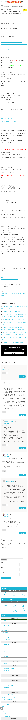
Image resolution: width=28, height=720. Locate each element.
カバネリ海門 (5, 613)
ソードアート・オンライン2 (7, 680)
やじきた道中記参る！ (6, 635)
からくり (14, 616)
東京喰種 (5, 614)
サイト (2, 582)
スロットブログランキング (7, 118)
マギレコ (23, 618)
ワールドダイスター (6, 647)
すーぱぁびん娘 (5, 642)
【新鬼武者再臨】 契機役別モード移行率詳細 (13, 311)
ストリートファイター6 (6, 649)
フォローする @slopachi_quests (13, 362)
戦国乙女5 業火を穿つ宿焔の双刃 (8, 678)
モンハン (5, 618)
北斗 (14, 613)
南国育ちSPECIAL (5, 666)
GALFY (3, 687)
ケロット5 (4, 668)
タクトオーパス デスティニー (8, 694)
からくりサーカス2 (5, 654)
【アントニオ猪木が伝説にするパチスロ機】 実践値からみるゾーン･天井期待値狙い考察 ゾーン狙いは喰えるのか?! (14, 340)
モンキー (5, 620)
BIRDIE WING (4, 682)
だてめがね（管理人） (10, 431)
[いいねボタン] (4, 383)
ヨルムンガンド (5, 718)
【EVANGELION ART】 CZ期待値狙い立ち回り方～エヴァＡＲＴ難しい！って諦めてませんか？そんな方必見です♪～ (14, 333)
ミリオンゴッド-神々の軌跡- (7, 704)
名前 (2, 572)
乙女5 (22, 614)
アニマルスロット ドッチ (7, 709)
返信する (22, 386)
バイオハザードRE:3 (6, 697)
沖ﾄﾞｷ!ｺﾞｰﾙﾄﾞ (14, 620)
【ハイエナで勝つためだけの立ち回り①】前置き (13, 42)
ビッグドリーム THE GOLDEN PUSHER (10, 692)
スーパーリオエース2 (6, 699)
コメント (3, 557)
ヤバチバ (3, 661)
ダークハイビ (4, 673)
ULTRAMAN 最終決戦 (6, 658)
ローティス (4, 663)
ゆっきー (7, 464)
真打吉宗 (3, 716)
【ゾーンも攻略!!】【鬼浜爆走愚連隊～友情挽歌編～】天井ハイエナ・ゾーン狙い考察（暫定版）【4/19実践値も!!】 (13, 316)
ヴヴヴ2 (14, 618)
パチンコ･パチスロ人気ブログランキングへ (12, 121)
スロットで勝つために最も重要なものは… (11, 279)
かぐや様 (5, 616)
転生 (23, 613)
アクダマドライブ (5, 714)
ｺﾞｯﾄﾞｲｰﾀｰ (14, 614)
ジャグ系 (23, 620)
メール (2, 577)
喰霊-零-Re (4, 630)
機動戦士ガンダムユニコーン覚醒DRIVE (10, 706)
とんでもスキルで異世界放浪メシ (8, 644)
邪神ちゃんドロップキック (7, 640)
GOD (22, 616)
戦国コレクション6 (5, 656)
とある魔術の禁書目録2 (6, 637)
